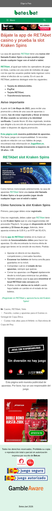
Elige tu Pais (26, 3)
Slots (23, 309)
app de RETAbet (15, 237)
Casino (7, 309)
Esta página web (9, 134)
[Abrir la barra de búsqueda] (44, 20)
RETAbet (25, 54)
